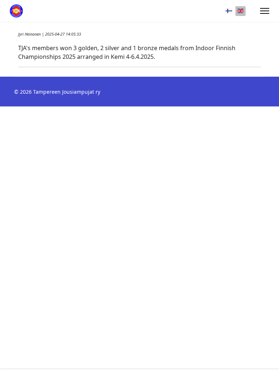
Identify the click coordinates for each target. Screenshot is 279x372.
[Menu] (264, 11)
